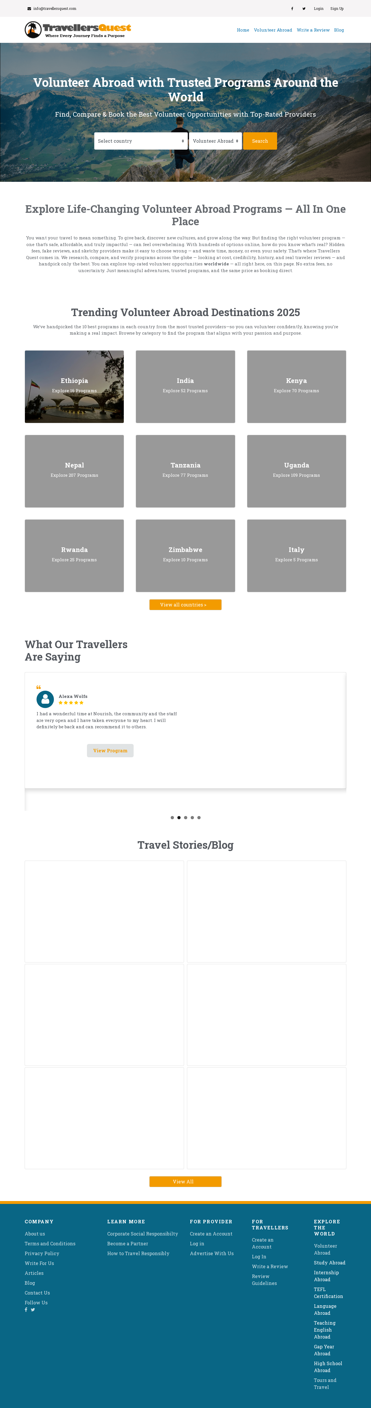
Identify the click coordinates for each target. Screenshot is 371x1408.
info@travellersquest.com (54, 8)
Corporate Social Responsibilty (142, 1234)
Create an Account (211, 1234)
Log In (259, 1256)
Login (318, 8)
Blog (339, 30)
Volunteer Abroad (273, 30)
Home (244, 30)
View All (183, 1181)
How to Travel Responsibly (138, 1253)
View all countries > (183, 605)
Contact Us (37, 1293)
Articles (34, 1273)
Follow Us (36, 1302)
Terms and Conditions (50, 1243)
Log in (197, 1243)
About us (35, 1234)
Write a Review (313, 30)
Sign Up (336, 8)
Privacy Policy (42, 1253)
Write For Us (39, 1263)
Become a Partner (127, 1243)
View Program (110, 750)
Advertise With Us (212, 1253)
